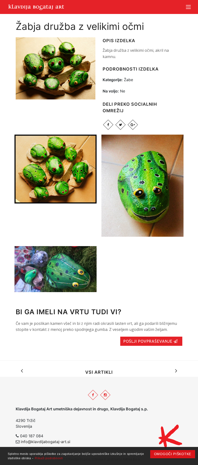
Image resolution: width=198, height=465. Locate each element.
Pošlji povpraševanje (148, 341)
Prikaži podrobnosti (49, 458)
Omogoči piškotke (172, 454)
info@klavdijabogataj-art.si (45, 441)
